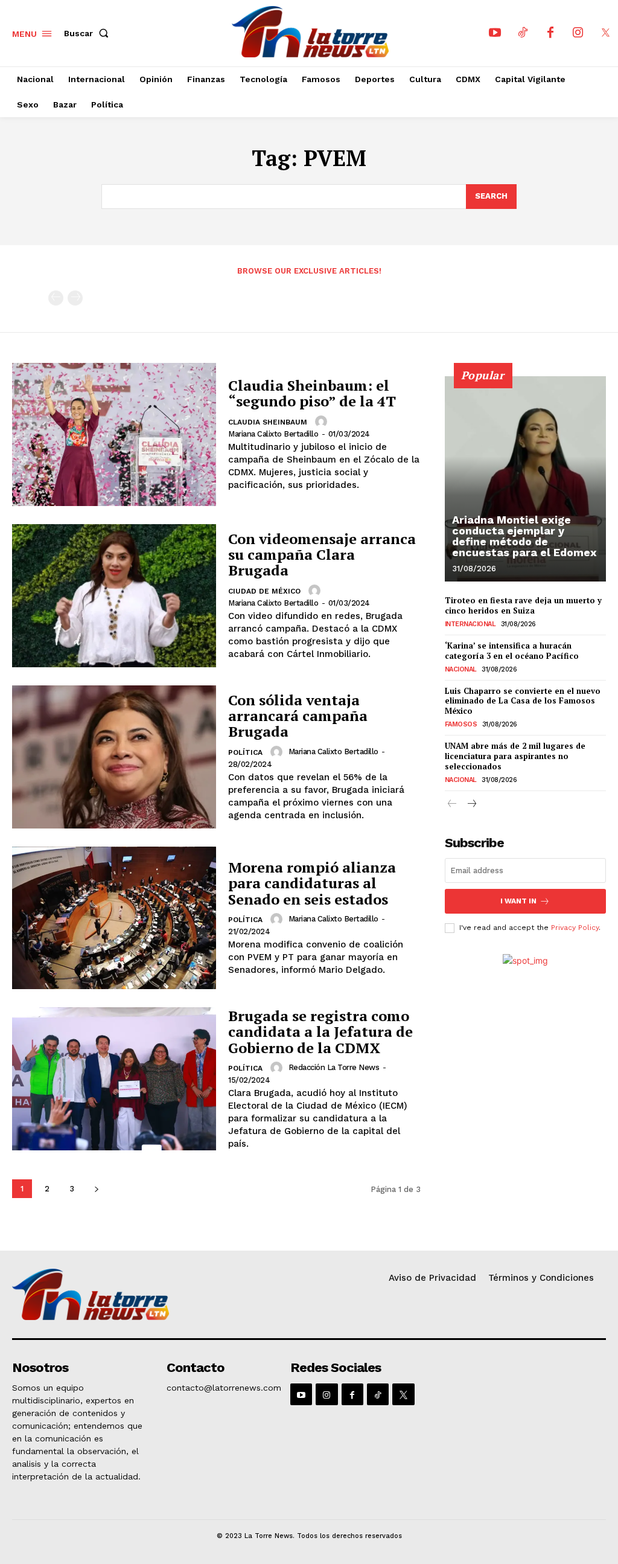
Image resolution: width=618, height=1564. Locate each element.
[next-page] (96, 1188)
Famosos (461, 724)
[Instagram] (578, 33)
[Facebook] (550, 33)
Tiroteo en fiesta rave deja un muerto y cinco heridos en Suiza (523, 605)
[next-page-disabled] (75, 298)
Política (245, 752)
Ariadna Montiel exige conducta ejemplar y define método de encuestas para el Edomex (524, 536)
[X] (606, 33)
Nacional (461, 669)
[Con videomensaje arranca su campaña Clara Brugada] (114, 595)
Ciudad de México (264, 591)
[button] (88, 33)
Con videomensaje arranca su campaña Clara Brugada (322, 554)
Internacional (470, 624)
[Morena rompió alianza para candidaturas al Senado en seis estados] (114, 918)
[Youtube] (495, 33)
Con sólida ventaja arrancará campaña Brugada (298, 716)
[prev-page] (55, 298)
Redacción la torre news (334, 1067)
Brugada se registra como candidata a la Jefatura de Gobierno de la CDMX (320, 1031)
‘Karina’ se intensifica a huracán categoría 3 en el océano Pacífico (512, 650)
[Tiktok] (523, 33)
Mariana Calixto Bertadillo (273, 433)
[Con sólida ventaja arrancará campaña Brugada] (114, 756)
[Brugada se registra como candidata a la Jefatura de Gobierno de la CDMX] (114, 1078)
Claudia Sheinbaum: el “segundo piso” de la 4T (312, 393)
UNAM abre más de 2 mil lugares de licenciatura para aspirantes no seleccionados (515, 756)
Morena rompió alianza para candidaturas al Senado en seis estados (312, 883)
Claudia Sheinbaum (267, 422)
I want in (518, 901)
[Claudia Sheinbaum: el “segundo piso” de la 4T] (114, 434)
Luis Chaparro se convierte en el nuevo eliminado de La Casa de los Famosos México (522, 701)
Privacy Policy (575, 927)
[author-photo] (323, 421)
